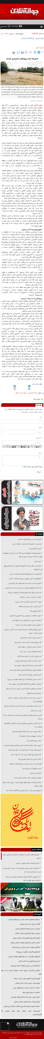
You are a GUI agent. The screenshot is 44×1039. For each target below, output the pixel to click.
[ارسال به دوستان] (18, 52)
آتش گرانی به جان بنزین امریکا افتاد (30, 606)
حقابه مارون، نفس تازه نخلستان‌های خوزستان (26, 731)
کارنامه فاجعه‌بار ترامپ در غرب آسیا (30, 651)
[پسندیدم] (42, 52)
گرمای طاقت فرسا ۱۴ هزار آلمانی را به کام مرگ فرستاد (24, 750)
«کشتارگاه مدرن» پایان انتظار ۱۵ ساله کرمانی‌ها (25, 966)
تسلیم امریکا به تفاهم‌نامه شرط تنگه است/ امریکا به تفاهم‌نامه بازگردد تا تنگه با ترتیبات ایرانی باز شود (22, 555)
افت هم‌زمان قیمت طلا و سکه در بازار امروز (28, 642)
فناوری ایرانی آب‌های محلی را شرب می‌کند (27, 978)
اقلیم (16, 393)
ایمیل (40, 428)
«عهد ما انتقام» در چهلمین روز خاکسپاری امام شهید (25, 615)
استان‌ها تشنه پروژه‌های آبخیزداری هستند (22, 58)
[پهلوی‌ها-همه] (21, 904)
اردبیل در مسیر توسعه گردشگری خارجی (27, 929)
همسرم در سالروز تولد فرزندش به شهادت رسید (26, 544)
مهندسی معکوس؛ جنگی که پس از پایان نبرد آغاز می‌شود (23, 688)
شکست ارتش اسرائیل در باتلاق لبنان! (29, 647)
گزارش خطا (37, 399)
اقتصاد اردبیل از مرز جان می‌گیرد (30, 924)
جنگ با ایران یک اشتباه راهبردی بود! (29, 759)
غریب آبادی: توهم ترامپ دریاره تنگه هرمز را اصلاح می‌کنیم (22, 706)
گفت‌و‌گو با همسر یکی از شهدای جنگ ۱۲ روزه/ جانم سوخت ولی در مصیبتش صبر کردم (22, 870)
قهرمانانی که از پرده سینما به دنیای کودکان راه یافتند (25, 764)
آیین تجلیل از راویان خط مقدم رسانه (29, 675)
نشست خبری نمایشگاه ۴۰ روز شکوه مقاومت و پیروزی (24, 679)
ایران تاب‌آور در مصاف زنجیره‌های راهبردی (28, 661)
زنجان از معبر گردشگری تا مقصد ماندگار (27, 933)
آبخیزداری (31, 393)
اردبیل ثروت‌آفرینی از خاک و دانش (29, 961)
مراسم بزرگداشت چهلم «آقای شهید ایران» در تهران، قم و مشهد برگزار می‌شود (22, 784)
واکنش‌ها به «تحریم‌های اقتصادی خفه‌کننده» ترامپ (25, 574)
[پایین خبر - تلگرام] (29, 389)
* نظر (40, 453)
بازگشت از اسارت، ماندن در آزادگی (30, 597)
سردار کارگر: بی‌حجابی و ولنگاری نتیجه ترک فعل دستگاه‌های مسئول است (23, 725)
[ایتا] (14, 389)
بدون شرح (37, 561)
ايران (41, 47)
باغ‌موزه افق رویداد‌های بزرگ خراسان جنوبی (26, 938)
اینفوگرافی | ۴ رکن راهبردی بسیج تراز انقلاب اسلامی (25, 578)
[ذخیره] (22, 52)
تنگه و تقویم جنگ (35, 611)
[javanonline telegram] (39, 52)
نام (41, 417)
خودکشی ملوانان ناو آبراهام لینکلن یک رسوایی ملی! (25, 684)
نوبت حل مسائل (36, 710)
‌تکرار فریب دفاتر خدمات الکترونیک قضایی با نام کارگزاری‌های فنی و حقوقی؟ (23, 568)
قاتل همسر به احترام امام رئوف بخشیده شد (27, 665)
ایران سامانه (5, 1038)
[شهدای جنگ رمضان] (22, 492)
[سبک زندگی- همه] (21, 820)
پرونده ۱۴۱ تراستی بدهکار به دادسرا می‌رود (28, 602)
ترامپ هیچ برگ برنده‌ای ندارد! (31, 768)
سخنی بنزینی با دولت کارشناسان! (31, 637)
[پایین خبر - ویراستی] (29, 386)
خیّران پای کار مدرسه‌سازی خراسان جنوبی (27, 1001)
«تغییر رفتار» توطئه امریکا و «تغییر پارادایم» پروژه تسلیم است (22, 745)
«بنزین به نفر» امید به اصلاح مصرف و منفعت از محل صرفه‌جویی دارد (25, 700)
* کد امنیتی (39, 438)
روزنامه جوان (35, 384)
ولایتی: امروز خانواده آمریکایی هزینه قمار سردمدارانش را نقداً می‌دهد (22, 717)
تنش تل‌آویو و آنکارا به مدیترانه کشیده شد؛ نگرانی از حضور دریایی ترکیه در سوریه (23, 631)
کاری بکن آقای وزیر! (35, 548)
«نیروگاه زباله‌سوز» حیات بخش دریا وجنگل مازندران (24, 919)
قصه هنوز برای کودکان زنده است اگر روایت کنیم (26, 754)
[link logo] (17, 10)
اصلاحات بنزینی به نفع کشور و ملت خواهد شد (26, 620)
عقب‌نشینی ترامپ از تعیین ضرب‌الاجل (29, 656)
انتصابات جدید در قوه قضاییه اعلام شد (29, 539)
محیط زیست (23, 393)
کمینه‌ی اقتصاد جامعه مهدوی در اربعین (27, 863)
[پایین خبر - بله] (14, 386)
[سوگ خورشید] (22, 518)
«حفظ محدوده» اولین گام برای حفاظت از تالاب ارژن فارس (21, 1006)
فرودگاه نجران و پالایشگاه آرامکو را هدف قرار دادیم (25, 670)
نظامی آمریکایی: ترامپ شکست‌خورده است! (27, 778)
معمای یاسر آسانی (35, 773)
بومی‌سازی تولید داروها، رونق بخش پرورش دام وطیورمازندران (21, 1013)
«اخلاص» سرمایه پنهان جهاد (31, 992)
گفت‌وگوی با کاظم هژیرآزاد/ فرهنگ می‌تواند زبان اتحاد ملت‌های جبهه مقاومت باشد (23, 879)
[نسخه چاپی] (13, 52)
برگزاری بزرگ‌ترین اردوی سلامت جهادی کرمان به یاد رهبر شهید (21, 972)
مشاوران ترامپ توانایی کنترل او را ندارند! (28, 625)
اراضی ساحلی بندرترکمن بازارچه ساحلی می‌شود (25, 942)
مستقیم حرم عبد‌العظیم (34, 693)
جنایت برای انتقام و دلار (34, 741)
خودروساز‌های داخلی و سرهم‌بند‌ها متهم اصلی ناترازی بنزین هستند (22, 856)
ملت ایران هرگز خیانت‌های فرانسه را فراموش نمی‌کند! (24, 592)
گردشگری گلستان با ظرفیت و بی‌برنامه (28, 952)
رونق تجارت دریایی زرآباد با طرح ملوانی (27, 983)
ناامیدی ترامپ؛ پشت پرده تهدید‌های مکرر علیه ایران (25, 583)
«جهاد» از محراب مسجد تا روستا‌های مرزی (26, 988)
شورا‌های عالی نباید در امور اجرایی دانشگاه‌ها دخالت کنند (23, 790)
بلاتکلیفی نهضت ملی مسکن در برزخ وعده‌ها (26, 947)
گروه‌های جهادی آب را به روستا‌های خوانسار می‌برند (24, 956)
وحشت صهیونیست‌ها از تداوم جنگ (29, 736)
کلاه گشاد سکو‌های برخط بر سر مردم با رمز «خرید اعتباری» (23, 588)
